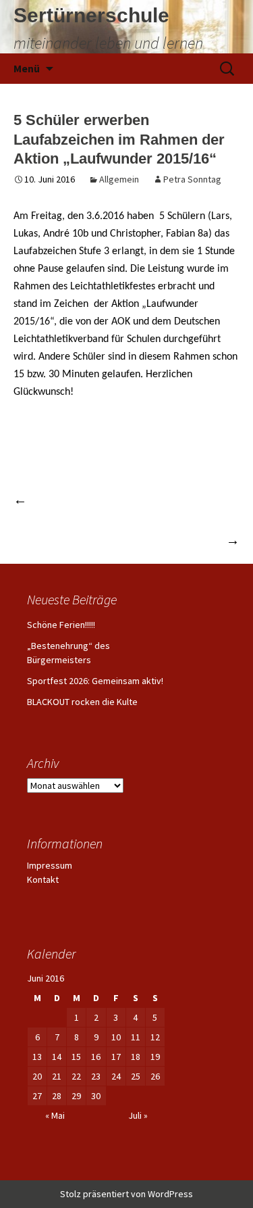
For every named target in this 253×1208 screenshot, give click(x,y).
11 (135, 1037)
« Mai (55, 1115)
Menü (26, 68)
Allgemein (119, 179)
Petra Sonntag (192, 179)
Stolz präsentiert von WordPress (126, 1194)
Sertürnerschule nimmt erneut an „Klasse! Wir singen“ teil (130, 529)
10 (116, 1037)
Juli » (138, 1115)
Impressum (49, 865)
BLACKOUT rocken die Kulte (82, 702)
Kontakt (43, 879)
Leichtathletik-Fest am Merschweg (112, 499)
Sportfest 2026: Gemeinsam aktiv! (95, 681)
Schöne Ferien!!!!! (61, 625)
